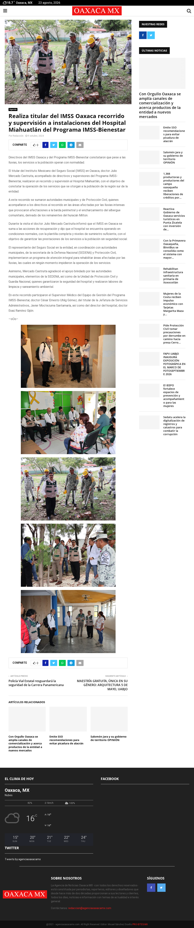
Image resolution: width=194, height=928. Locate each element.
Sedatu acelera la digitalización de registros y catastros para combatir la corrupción (174, 425)
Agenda (12, 109)
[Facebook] (151, 887)
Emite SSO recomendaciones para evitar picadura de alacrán (66, 740)
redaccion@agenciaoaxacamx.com (89, 908)
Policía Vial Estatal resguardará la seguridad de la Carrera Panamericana (36, 683)
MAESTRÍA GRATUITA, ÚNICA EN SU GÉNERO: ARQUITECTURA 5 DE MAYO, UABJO (102, 685)
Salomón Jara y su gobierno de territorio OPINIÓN (109, 738)
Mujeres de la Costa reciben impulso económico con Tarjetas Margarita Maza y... (173, 304)
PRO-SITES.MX (140, 924)
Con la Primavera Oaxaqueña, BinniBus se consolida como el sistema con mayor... (174, 249)
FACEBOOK (110, 778)
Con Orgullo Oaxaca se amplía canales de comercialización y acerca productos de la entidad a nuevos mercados (25, 743)
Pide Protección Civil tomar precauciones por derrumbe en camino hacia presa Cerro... (174, 334)
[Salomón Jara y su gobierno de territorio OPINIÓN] (149, 157)
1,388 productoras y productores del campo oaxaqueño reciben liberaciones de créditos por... (173, 185)
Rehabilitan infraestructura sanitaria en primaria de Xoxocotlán (173, 275)
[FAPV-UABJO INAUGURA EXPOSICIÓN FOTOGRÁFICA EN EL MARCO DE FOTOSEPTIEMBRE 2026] (149, 359)
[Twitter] (161, 887)
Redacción (18, 136)
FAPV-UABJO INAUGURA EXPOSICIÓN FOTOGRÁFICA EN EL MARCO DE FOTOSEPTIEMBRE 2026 (174, 364)
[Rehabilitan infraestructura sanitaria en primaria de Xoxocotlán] (149, 274)
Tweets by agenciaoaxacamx (23, 859)
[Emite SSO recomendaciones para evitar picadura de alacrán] (149, 132)
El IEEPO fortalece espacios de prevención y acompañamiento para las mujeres (173, 395)
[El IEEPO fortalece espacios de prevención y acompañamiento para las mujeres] (149, 390)
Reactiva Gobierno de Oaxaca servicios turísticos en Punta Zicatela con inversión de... (174, 219)
